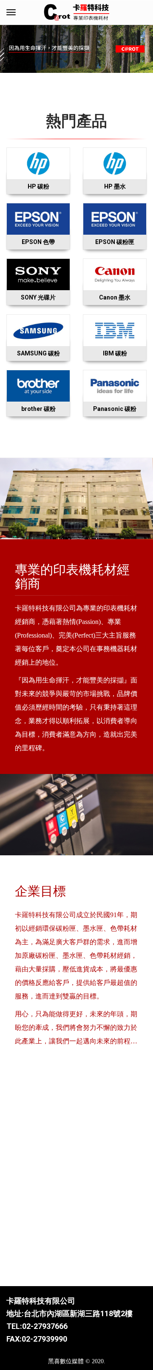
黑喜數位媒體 (66, 1361)
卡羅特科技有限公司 (40, 1300)
